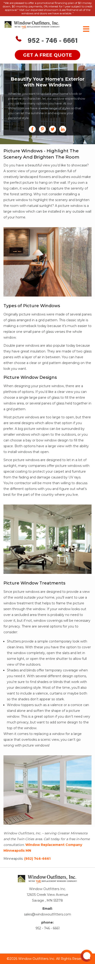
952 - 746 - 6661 (53, 41)
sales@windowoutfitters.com (47, 914)
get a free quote (47, 55)
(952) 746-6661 (37, 859)
